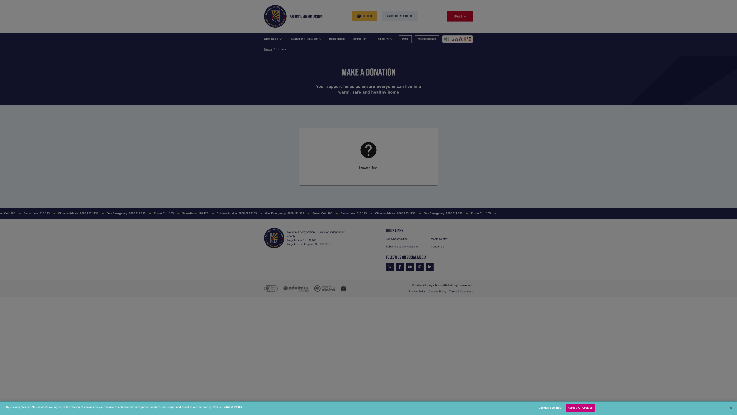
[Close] (731, 407)
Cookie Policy (233, 407)
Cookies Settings (550, 407)
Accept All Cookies (580, 407)
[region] (368, 408)
